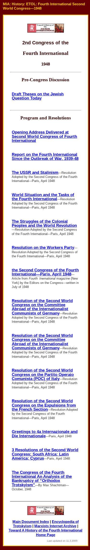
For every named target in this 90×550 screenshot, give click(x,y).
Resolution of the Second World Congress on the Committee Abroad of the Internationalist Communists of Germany (42, 307)
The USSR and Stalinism (35, 172)
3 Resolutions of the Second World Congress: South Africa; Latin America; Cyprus (45, 454)
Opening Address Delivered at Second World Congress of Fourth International (44, 136)
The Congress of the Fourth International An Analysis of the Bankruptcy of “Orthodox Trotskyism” (42, 478)
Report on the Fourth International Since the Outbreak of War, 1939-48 (45, 156)
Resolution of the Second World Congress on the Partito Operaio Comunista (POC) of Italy (43, 374)
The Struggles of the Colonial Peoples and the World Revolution (44, 223)
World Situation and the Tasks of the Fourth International (43, 196)
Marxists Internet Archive (55, 526)
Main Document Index (30, 522)
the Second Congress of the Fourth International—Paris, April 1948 (45, 272)
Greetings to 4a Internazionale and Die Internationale (45, 433)
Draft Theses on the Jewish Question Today (38, 96)
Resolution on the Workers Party (43, 247)
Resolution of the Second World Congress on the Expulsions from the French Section (44, 405)
